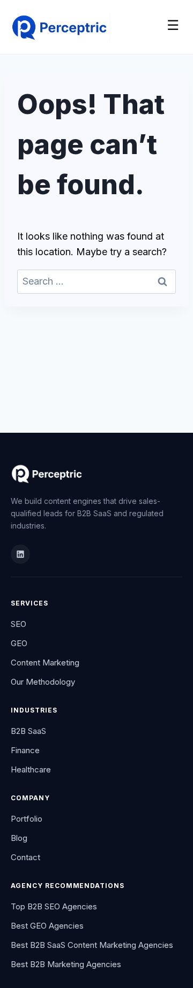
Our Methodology (43, 682)
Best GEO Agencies (47, 926)
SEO (18, 624)
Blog (19, 838)
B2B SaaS (28, 731)
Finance (25, 750)
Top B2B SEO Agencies (54, 906)
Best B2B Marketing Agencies (66, 964)
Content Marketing (45, 662)
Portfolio (26, 819)
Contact (25, 857)
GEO (19, 643)
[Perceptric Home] (60, 25)
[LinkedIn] (20, 554)
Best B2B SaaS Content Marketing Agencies (92, 945)
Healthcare (31, 769)
